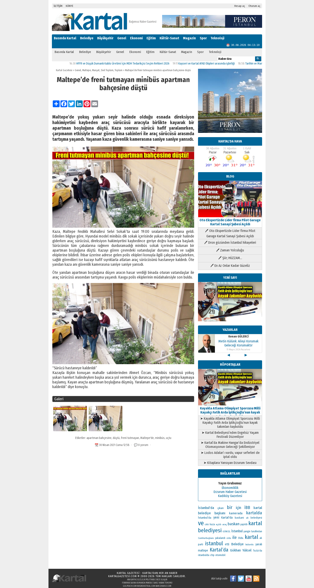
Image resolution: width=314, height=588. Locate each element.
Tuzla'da (257, 550)
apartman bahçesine (99, 438)
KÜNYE (69, 5)
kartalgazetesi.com (122, 576)
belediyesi (256, 517)
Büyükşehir (105, 38)
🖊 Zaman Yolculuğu (230, 250)
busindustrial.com (146, 586)
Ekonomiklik (230, 488)
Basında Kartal (65, 38)
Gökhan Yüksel (240, 550)
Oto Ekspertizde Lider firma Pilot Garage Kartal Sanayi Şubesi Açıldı (230, 222)
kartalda (254, 512)
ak (247, 517)
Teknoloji (217, 38)
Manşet (96, 70)
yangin (247, 531)
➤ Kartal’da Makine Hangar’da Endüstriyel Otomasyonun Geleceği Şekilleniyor (230, 445)
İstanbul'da (206, 508)
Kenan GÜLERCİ (238, 336)
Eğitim (151, 38)
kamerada (235, 513)
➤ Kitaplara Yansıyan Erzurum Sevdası (230, 463)
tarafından (256, 531)
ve (201, 523)
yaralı (258, 544)
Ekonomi (136, 38)
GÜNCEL (226, 531)
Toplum (118, 70)
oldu (228, 538)
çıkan (220, 508)
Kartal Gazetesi (64, 70)
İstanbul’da (204, 517)
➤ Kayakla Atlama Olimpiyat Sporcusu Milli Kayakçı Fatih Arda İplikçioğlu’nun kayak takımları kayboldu (230, 422)
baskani (239, 517)
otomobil (220, 555)
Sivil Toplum (107, 70)
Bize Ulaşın (161, 579)
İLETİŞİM (58, 5)
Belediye (86, 38)
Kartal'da (227, 517)
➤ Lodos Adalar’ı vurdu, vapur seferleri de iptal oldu (230, 455)
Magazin (189, 38)
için (238, 507)
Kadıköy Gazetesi (230, 496)
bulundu (249, 544)
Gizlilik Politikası (146, 579)
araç (224, 524)
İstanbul (237, 531)
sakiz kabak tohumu (163, 583)
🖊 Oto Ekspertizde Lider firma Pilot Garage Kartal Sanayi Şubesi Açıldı (230, 233)
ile (234, 537)
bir (229, 507)
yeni (216, 517)
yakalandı (220, 538)
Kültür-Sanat (169, 38)
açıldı (218, 524)
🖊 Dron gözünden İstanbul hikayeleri (230, 242)
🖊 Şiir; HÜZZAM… (230, 258)
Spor (203, 38)
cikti (207, 524)
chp (212, 555)
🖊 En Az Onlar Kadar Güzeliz (230, 266)
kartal (251, 537)
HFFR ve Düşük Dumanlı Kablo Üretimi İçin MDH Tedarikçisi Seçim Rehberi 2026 (105, 63)
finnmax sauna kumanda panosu (137, 583)
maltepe (203, 550)
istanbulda (203, 555)
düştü (116, 438)
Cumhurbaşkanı (206, 538)
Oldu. (241, 538)
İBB (247, 507)
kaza (212, 524)
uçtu (168, 438)
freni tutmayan (130, 438)
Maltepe (86, 70)
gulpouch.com (130, 586)
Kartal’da (219, 550)
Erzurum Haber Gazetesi (230, 492)
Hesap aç (239, 5)
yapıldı (244, 524)
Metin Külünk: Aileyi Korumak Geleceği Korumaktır (238, 343)
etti (227, 544)
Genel (121, 38)
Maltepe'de (147, 438)
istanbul (214, 543)
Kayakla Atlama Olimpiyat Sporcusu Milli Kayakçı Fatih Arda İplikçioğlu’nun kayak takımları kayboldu (230, 412)
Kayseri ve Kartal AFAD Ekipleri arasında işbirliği (189, 63)
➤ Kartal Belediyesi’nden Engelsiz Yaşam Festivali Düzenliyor (230, 435)
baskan (233, 524)
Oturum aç (254, 5)
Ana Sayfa (131, 579)
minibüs (160, 438)
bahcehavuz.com (163, 586)
